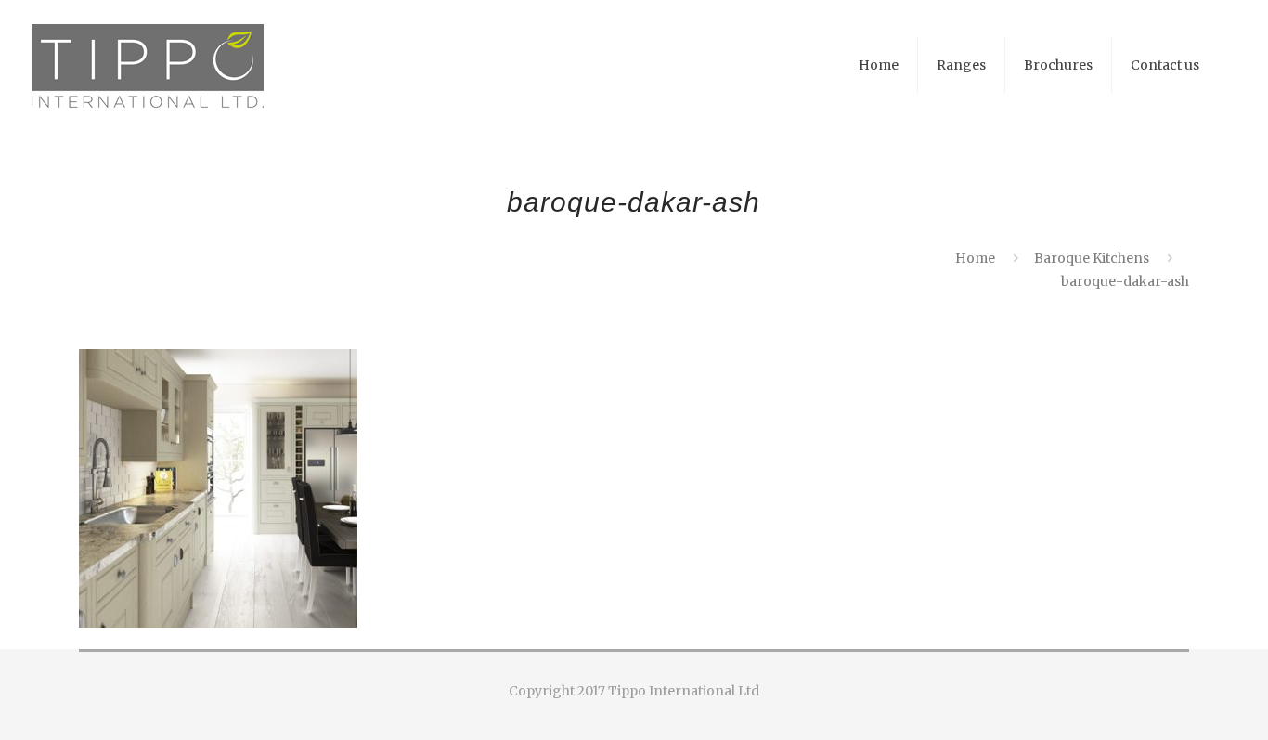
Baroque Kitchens (1091, 258)
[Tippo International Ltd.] (148, 65)
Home (975, 258)
